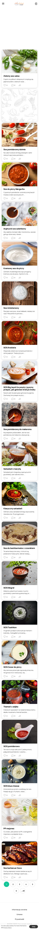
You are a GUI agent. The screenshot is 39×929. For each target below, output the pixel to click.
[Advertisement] (19, 27)
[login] (36, 3)
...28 (23, 891)
